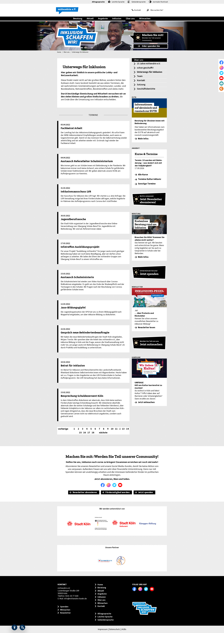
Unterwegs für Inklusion (80, 52)
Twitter (115, 485)
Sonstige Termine (147, 183)
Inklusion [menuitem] (116, 18)
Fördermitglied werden (117, 492)
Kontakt (137, 10)
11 (116, 429)
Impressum (103, 629)
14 (127, 429)
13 (123, 429)
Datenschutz (114, 629)
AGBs (124, 629)
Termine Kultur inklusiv (149, 179)
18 (93, 432)
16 (84, 432)
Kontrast (160, 2)
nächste (103, 432)
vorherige (63, 429)
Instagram (109, 485)
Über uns (67, 52)
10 (112, 429)
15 (80, 432)
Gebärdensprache (139, 2)
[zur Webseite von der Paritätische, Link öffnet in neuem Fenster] (105, 561)
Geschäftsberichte (146, 88)
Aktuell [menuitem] (90, 18)
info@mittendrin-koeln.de (75, 598)
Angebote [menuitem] (103, 18)
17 (89, 432)
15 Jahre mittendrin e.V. (149, 63)
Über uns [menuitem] (130, 18)
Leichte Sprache (118, 2)
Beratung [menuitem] (77, 18)
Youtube (120, 485)
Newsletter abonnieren (85, 492)
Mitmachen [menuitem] (144, 18)
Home (59, 52)
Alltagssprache (98, 2)
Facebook (103, 485)
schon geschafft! (145, 67)
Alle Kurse (143, 174)
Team (140, 76)
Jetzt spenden (145, 492)
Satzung (141, 84)
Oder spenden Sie (151, 46)
